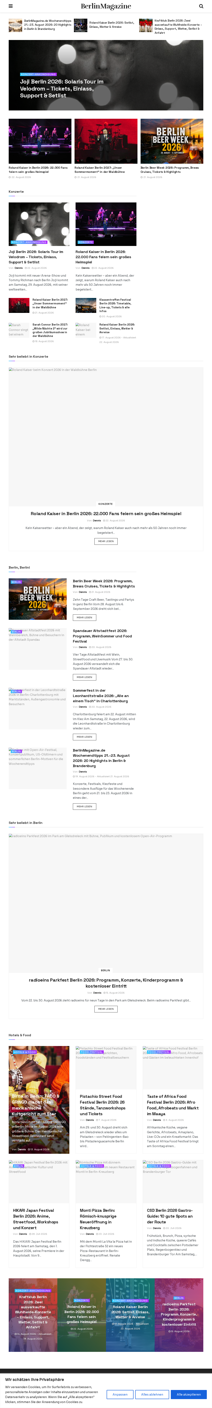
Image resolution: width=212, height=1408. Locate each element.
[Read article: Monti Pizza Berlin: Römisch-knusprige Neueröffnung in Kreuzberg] (106, 1181)
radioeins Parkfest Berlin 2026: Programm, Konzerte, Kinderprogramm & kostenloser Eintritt (175, 27)
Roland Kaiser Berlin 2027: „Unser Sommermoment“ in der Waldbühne (100, 170)
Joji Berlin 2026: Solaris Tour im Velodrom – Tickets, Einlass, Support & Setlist (62, 88)
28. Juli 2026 (39, 1233)
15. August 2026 (115, 992)
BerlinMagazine (106, 6)
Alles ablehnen (152, 1394)
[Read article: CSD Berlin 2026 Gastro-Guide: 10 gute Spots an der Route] (173, 1181)
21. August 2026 (44, 312)
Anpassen (120, 1394)
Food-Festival (92, 1052)
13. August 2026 (39, 1149)
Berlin (16, 582)
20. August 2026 (111, 316)
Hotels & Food (25, 1052)
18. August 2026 (44, 341)
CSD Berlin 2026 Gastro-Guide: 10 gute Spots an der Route (170, 1216)
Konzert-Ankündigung (38, 74)
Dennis (30, 104)
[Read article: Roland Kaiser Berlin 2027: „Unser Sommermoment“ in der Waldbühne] (106, 141)
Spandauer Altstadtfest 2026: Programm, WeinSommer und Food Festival (102, 635)
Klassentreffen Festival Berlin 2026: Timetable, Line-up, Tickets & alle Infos (115, 305)
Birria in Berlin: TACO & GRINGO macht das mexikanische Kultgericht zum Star (35, 1105)
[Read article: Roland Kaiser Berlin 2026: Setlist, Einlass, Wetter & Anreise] (15, 25)
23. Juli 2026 (106, 1233)
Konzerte (86, 242)
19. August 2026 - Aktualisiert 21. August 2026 (102, 776)
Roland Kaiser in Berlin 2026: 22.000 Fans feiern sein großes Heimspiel (38, 170)
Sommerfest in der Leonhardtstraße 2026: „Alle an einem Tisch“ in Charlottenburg (101, 695)
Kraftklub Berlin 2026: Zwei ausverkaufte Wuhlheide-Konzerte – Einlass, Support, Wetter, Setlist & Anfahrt (113, 27)
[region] (106, 1390)
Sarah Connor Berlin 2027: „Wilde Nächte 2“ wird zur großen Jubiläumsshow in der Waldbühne (50, 330)
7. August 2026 (107, 1120)
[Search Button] (201, 6)
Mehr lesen (108, 541)
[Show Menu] (11, 6)
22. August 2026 (48, 104)
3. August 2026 (174, 1120)
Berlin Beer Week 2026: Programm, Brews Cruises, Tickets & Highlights (170, 170)
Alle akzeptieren (189, 1394)
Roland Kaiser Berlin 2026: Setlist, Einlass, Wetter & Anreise (46, 25)
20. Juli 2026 (173, 1228)
